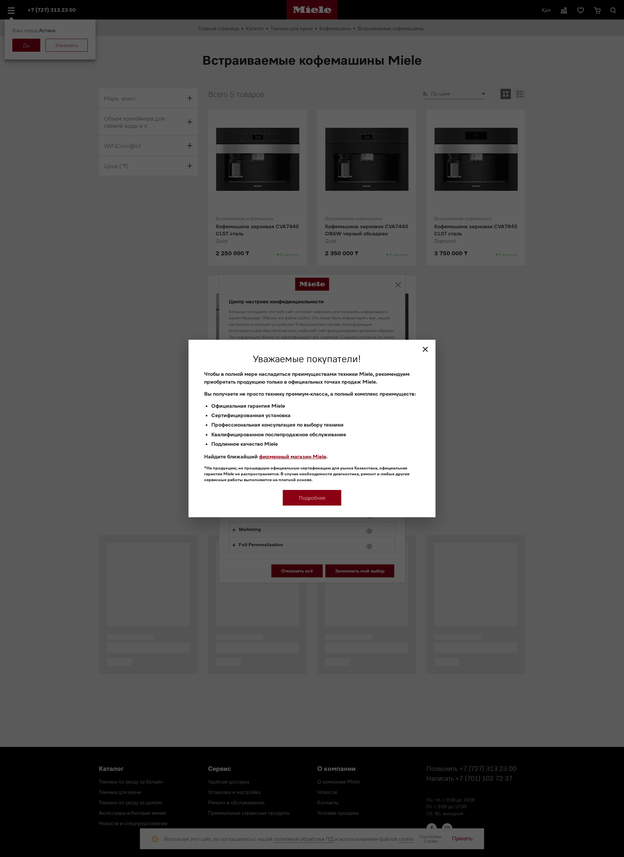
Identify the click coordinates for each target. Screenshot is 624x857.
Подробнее (312, 497)
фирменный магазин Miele (292, 456)
